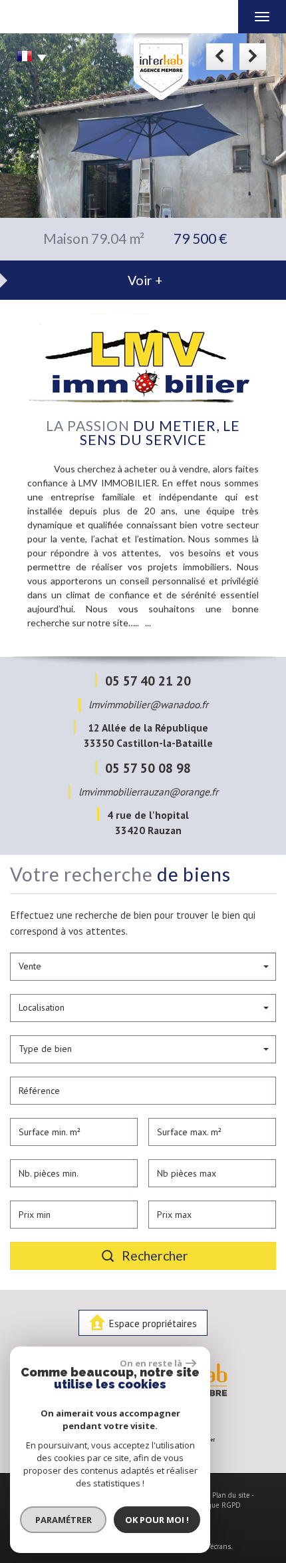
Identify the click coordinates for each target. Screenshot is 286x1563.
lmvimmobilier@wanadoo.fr (148, 704)
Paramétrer (63, 1520)
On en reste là (151, 1363)
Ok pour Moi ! (157, 1520)
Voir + (145, 280)
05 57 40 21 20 (148, 680)
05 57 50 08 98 (148, 768)
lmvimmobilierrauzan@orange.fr (148, 791)
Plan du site (231, 1495)
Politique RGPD (216, 1505)
